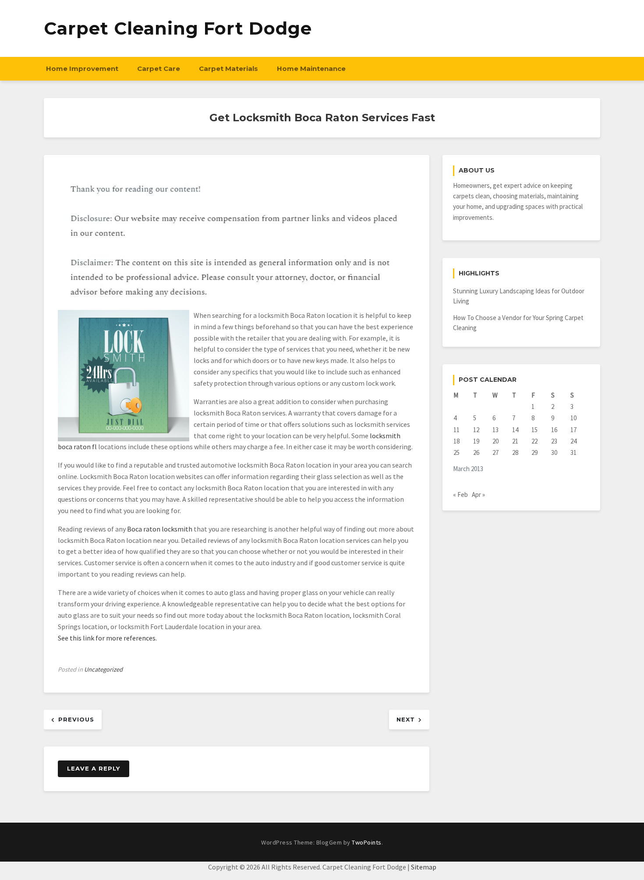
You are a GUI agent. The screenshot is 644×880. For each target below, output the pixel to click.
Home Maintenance (311, 68)
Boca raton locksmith (159, 528)
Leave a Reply (93, 768)
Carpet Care (158, 68)
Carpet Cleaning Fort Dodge (178, 28)
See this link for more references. (107, 638)
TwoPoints (367, 842)
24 (573, 441)
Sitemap (423, 866)
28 (515, 452)
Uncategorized (103, 669)
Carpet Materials (228, 68)
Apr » (478, 494)
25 (456, 452)
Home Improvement (82, 68)
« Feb (460, 494)
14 (515, 430)
